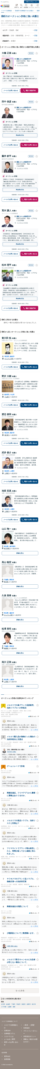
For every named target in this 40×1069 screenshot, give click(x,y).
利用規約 (26, 1028)
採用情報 (7, 1059)
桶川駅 (6, 435)
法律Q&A (7, 1030)
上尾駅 (6, 473)
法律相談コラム (9, 1033)
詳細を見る (20, 553)
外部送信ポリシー (29, 1036)
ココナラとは (8, 1036)
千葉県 (6, 580)
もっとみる (20, 991)
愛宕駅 (6, 582)
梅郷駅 (6, 648)
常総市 (18, 1004)
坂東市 (29, 1004)
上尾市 (12, 471)
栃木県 (6, 394)
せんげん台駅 (9, 359)
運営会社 (7, 1056)
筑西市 (24, 1004)
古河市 (3, 1004)
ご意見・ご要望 (28, 1025)
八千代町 (3, 1007)
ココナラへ (5, 2)
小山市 (12, 394)
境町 (18, 59)
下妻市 (13, 1004)
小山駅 (6, 397)
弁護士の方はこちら (32, 1)
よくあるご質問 (9, 1039)
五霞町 (10, 1007)
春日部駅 (7, 548)
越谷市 (12, 356)
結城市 (8, 1004)
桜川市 (34, 1004)
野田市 (12, 580)
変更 (35, 30)
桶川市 (12, 433)
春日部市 (12, 546)
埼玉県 (6, 356)
